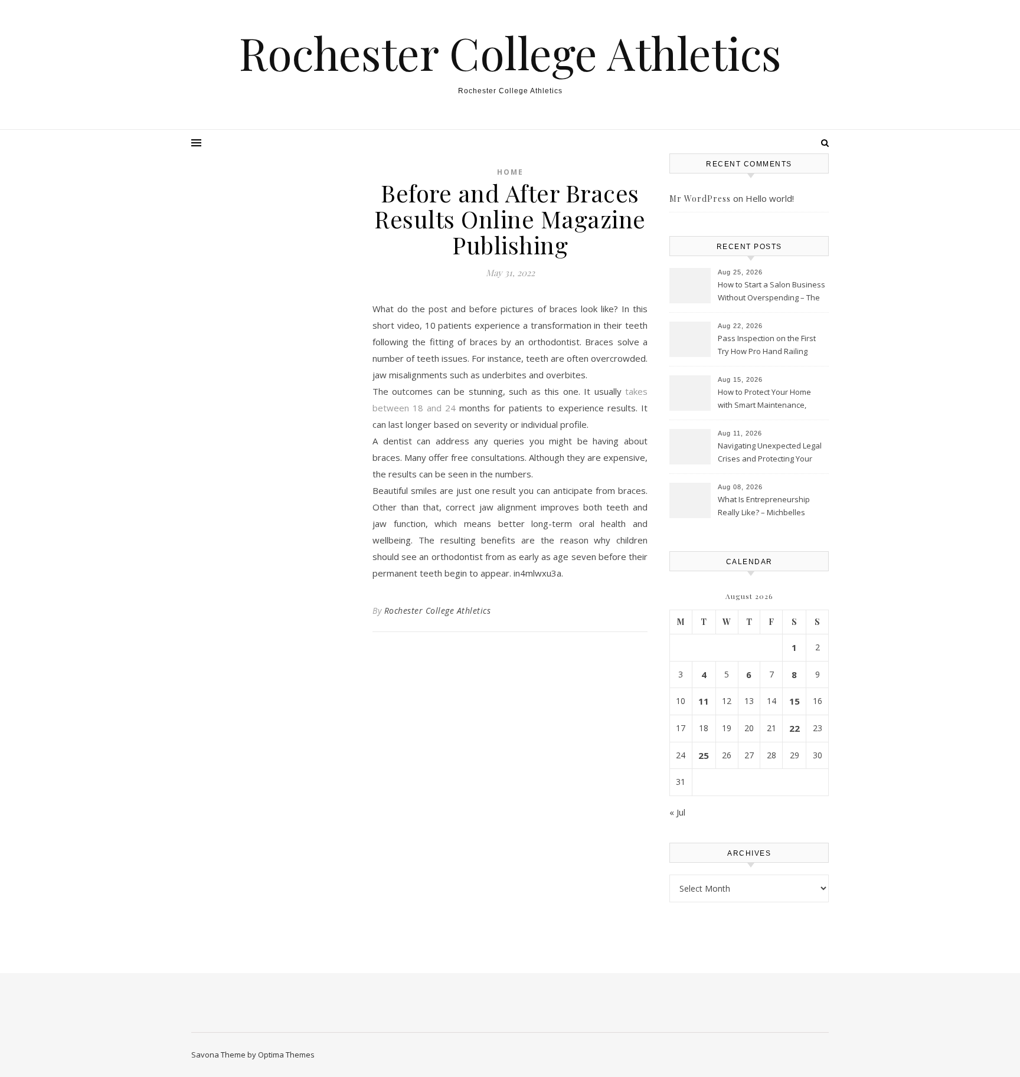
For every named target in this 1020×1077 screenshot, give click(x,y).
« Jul (677, 812)
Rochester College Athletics (510, 53)
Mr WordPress (700, 198)
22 (794, 728)
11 (703, 701)
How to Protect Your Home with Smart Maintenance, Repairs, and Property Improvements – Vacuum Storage (764, 400)
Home (510, 172)
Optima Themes (286, 1054)
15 (794, 701)
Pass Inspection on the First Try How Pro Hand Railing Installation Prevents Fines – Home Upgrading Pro (768, 346)
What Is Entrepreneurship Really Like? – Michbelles (764, 506)
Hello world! (770, 198)
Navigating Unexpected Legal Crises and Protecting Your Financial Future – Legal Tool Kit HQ (770, 453)
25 (703, 755)
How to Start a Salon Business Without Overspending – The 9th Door (771, 292)
